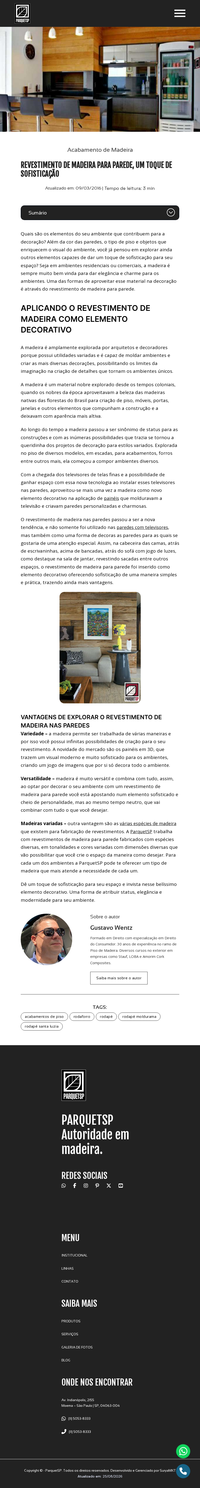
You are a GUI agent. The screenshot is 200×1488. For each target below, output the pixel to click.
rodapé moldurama (139, 1016)
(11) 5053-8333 (79, 1418)
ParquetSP (141, 831)
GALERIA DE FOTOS (77, 1347)
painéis (111, 498)
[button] (100, 212)
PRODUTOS (70, 1321)
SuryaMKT (168, 1470)
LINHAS (67, 1268)
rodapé (106, 1016)
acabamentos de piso (44, 1016)
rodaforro (82, 1016)
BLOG (65, 1360)
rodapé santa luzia (42, 1026)
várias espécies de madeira (148, 823)
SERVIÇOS (69, 1334)
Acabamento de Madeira (100, 149)
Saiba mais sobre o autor (118, 978)
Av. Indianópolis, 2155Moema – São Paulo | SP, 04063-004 (90, 1402)
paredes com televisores (142, 527)
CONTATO (69, 1281)
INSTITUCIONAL (74, 1255)
